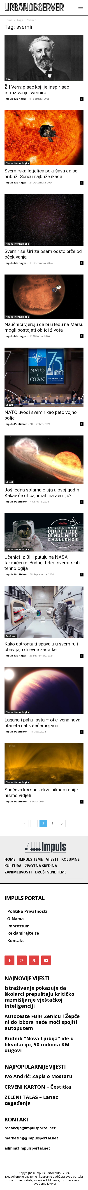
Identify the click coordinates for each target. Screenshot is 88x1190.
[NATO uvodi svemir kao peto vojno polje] (44, 377)
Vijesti (9, 404)
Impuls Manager (15, 98)
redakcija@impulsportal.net (30, 1127)
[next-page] (62, 823)
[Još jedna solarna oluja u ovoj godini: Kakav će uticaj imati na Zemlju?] (44, 459)
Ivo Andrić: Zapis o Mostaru (38, 1076)
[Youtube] (46, 960)
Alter (8, 79)
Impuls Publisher (16, 424)
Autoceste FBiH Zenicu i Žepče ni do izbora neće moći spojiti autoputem (42, 1022)
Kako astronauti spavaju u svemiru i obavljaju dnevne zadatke (41, 646)
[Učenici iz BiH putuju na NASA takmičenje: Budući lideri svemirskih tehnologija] (44, 532)
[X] (34, 960)
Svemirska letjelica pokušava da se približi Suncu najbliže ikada (41, 173)
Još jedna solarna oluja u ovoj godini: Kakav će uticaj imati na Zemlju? (43, 492)
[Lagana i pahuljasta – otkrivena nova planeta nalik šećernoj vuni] (44, 690)
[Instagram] (22, 960)
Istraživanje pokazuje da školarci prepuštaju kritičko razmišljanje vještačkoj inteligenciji (39, 996)
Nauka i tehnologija (17, 163)
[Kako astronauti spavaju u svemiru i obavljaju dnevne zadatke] (44, 612)
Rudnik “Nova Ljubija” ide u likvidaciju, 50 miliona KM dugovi (39, 1044)
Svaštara (10, 636)
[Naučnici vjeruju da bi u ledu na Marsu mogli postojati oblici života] (44, 297)
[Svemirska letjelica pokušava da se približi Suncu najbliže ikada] (44, 137)
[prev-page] (24, 823)
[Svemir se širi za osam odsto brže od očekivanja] (44, 220)
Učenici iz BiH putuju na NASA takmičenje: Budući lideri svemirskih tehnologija (42, 562)
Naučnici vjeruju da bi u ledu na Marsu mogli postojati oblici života (44, 327)
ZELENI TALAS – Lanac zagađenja (31, 1100)
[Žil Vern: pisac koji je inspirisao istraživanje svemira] (44, 58)
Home (8, 20)
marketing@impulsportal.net (31, 1138)
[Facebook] (9, 960)
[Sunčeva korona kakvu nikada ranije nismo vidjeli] (44, 763)
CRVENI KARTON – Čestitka (38, 1086)
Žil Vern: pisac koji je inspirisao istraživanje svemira (37, 89)
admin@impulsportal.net (27, 1148)
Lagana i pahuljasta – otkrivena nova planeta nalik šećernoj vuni (42, 722)
